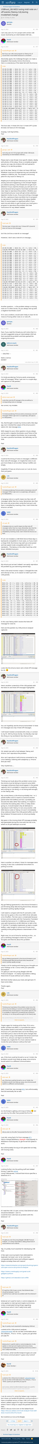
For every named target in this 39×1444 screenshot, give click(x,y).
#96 (37, 1125)
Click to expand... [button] (20, 1020)
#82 (37, 374)
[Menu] (2, 2)
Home (28, 1438)
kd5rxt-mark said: (7, 397)
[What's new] (33, 2)
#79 (37, 219)
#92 (37, 1000)
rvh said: (4, 523)
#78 (37, 146)
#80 (37, 329)
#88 (37, 682)
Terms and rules (6, 1438)
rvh (3, 17)
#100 (36, 1371)
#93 (37, 1054)
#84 (37, 455)
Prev (13, 1421)
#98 (37, 1233)
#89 (37, 748)
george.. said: (6, 150)
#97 (37, 1166)
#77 (37, 47)
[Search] (37, 2)
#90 (37, 778)
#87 (37, 561)
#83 (37, 393)
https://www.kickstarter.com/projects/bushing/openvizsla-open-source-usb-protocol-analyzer (19, 1266)
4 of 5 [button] (19, 1421)
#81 (37, 350)
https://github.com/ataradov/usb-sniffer (15, 1278)
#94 (37, 1073)
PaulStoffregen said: (8, 51)
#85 (37, 483)
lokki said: (5, 1077)
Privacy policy (16, 1438)
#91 (37, 951)
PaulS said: (5, 223)
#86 (37, 519)
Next (25, 1421)
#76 (37, 29)
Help (23, 1438)
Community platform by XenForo (17, 1442)
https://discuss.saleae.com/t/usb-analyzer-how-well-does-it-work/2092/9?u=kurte (19, 1412)
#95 (37, 1107)
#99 (37, 1319)
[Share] (34, 29)
